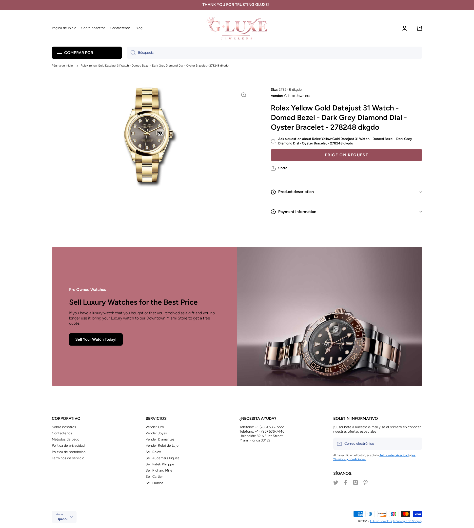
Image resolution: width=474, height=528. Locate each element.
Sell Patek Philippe (160, 464)
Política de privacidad (68, 445)
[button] (279, 168)
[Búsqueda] (131, 53)
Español (61, 519)
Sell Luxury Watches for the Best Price (133, 302)
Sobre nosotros (64, 427)
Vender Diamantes (160, 439)
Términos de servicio (68, 458)
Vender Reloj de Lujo (162, 445)
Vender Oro (155, 427)
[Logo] (237, 28)
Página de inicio (62, 65)
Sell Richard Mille (159, 470)
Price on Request (346, 155)
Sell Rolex (153, 452)
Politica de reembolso (68, 452)
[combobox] (274, 53)
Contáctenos (62, 433)
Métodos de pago (65, 439)
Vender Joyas (156, 433)
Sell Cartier (154, 477)
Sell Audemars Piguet (162, 458)
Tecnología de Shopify (407, 521)
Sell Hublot (154, 483)
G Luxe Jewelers (381, 521)
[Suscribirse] (416, 444)
